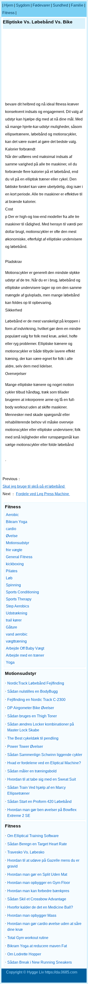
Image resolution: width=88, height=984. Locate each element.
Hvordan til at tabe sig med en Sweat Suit (41, 779)
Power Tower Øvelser (25, 746)
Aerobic (12, 515)
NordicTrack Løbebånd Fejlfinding (35, 683)
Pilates (11, 571)
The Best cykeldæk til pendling (32, 738)
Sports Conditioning (22, 592)
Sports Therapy (18, 599)
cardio (11, 529)
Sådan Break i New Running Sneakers (39, 962)
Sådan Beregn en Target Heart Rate (37, 844)
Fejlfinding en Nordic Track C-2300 (36, 700)
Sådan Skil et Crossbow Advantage (36, 899)
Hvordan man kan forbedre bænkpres (38, 891)
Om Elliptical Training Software (33, 836)
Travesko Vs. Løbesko (25, 852)
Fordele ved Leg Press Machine (43, 494)
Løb (9, 578)
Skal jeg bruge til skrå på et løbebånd (34, 486)
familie (77, 5)
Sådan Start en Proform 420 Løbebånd (39, 802)
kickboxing (15, 564)
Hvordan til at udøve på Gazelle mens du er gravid (43, 863)
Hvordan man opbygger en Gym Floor (38, 883)
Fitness (8, 13)
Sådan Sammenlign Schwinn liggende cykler (44, 755)
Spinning (13, 585)
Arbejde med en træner (25, 655)
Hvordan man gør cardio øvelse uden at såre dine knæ (44, 927)
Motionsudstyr (17, 543)
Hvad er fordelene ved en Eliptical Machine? (44, 763)
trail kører (14, 620)
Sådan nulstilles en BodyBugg (32, 691)
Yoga (10, 662)
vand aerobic (16, 634)
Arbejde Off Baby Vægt (25, 648)
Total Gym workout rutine (27, 938)
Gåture (11, 627)
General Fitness (19, 557)
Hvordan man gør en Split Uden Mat (37, 874)
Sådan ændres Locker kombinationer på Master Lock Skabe (40, 727)
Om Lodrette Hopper (24, 954)
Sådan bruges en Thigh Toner (32, 716)
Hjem (8, 5)
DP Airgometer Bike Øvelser (30, 708)
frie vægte (14, 550)
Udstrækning (16, 613)
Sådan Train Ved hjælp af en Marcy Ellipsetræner (36, 790)
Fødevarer (41, 5)
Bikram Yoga (16, 522)
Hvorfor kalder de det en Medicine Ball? (40, 907)
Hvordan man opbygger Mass (31, 915)
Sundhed (60, 5)
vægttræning (16, 641)
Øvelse (12, 536)
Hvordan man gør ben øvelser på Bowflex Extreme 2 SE (42, 813)
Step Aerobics (17, 606)
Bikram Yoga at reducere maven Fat (37, 946)
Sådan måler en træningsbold (32, 771)
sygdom (23, 5)
